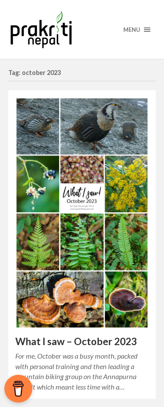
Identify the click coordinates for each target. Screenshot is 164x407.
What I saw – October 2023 (76, 341)
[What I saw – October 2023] (82, 213)
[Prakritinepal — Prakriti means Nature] (82, 29)
